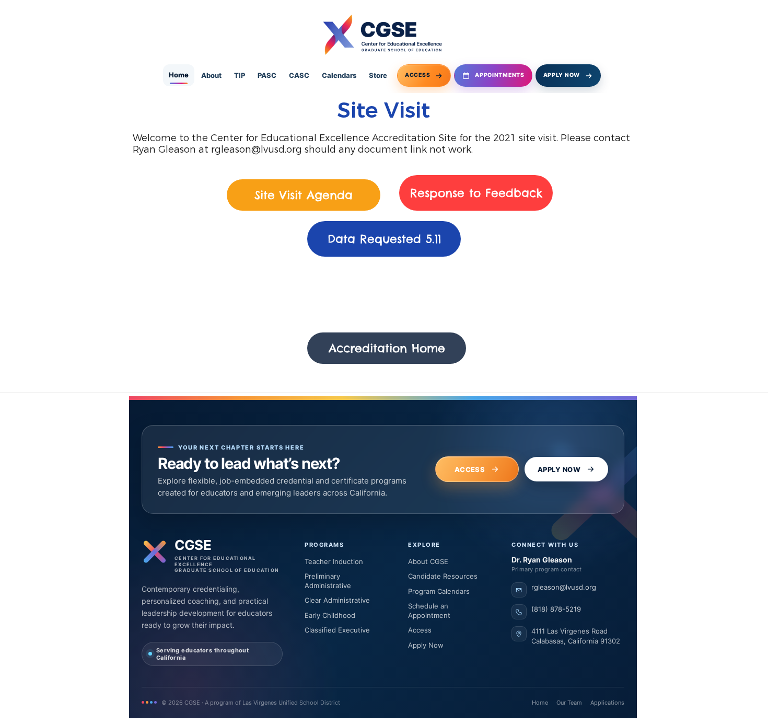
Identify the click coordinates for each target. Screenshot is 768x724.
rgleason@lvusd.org (256, 149)
